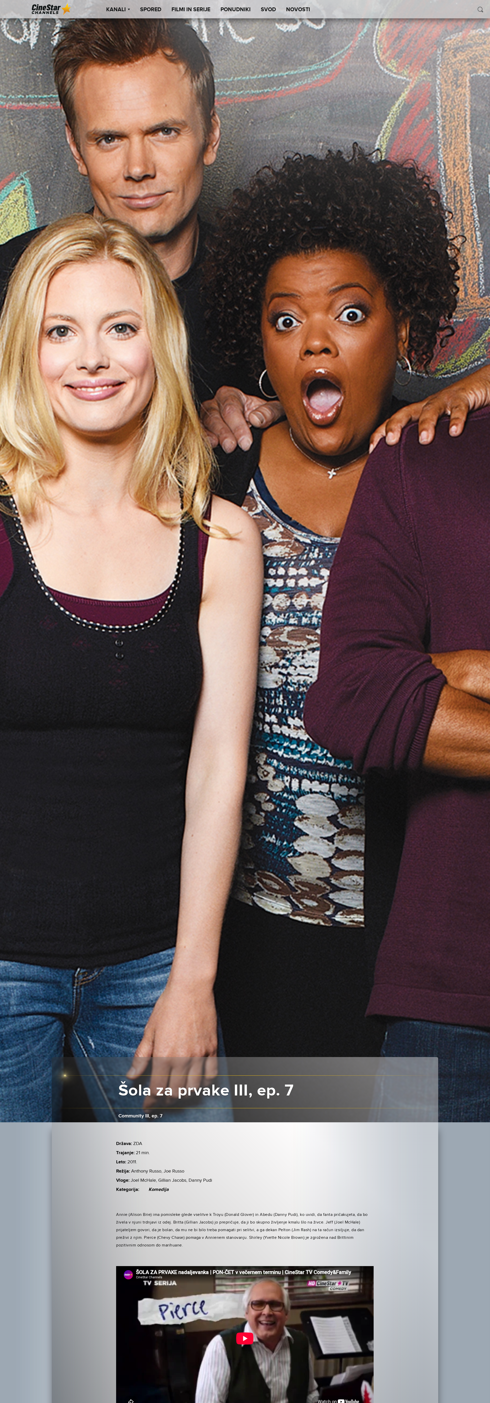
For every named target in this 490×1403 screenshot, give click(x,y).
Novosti (298, 9)
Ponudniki (235, 9)
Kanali (116, 9)
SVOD (268, 9)
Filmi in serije (191, 9)
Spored (150, 9)
